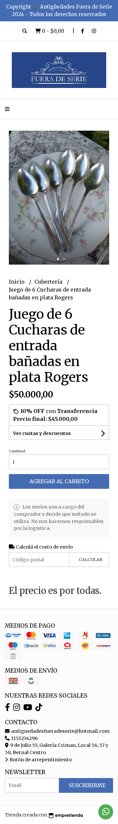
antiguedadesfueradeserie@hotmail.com (59, 731)
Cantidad (17, 451)
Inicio (17, 281)
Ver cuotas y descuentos (42, 433)
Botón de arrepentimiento (40, 760)
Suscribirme (87, 785)
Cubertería (49, 281)
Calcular (90, 559)
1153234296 (24, 738)
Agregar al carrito (59, 481)
